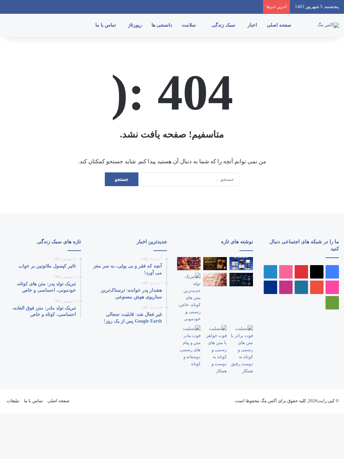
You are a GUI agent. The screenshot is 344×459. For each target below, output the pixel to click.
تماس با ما (106, 25)
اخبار (253, 25)
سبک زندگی (224, 25)
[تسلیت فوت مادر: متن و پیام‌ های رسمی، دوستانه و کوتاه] (189, 346)
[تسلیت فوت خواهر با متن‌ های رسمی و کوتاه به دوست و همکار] (215, 349)
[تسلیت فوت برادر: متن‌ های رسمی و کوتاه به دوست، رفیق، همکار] (241, 349)
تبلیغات (13, 400)
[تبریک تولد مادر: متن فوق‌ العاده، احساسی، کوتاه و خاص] (189, 263)
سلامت (189, 25)
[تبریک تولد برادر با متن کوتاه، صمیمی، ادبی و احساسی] (241, 279)
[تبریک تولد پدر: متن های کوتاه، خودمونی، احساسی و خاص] (215, 263)
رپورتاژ (135, 25)
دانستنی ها (162, 25)
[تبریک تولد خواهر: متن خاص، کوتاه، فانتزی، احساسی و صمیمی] (215, 279)
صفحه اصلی (280, 25)
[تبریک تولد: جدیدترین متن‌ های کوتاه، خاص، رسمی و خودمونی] (189, 297)
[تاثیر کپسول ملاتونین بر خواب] (241, 263)
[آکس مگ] (328, 25)
